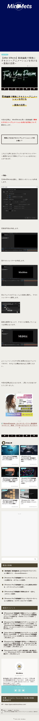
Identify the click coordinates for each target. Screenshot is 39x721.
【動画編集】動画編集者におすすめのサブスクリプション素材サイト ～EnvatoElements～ (20, 572)
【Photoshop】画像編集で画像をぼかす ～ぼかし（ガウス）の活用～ (19, 593)
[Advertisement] (19, 31)
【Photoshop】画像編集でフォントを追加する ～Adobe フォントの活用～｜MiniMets (20, 616)
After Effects (4, 54)
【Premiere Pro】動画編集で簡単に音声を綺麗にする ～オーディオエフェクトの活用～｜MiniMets (20, 645)
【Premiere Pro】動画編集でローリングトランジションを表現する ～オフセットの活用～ (20, 579)
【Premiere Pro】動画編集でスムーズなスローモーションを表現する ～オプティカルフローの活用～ (20, 600)
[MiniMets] (19, 9)
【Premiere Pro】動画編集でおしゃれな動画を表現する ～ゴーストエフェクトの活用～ (20, 586)
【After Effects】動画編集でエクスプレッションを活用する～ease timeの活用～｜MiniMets (21, 636)
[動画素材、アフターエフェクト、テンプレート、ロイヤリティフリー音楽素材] (19, 427)
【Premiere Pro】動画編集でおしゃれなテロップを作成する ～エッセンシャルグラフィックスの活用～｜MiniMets (20, 627)
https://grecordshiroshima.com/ (15, 704)
